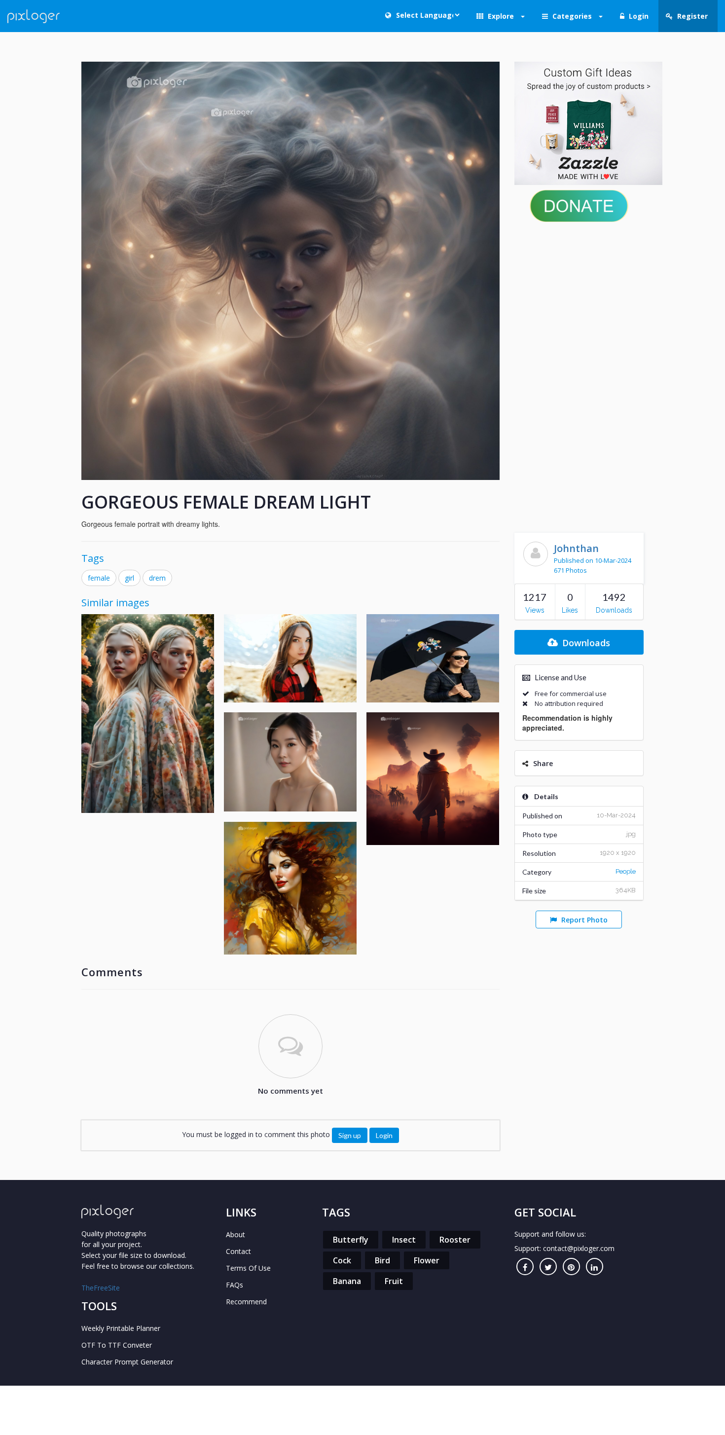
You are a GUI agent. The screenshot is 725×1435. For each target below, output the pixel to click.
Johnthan (576, 548)
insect (404, 1239)
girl (129, 578)
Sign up (349, 1135)
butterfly (350, 1239)
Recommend (246, 1301)
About (235, 1234)
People (626, 871)
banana (347, 1281)
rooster (455, 1239)
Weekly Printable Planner (120, 1328)
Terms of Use (248, 1268)
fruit (394, 1281)
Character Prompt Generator (127, 1361)
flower (426, 1260)
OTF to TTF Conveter (116, 1345)
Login (384, 1135)
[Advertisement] (579, 375)
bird (382, 1260)
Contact (238, 1251)
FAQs (234, 1284)
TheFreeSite (100, 1287)
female (99, 578)
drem (157, 578)
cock (342, 1260)
